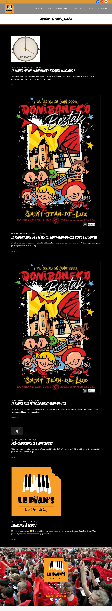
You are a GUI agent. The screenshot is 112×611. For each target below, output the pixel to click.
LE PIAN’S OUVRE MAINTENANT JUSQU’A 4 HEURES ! (43, 71)
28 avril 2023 (15, 522)
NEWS (24, 67)
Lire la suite (14, 85)
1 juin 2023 (15, 400)
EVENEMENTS (25, 234)
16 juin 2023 (15, 234)
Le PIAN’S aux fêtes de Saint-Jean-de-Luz (38, 404)
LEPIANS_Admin (34, 67)
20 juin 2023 (15, 67)
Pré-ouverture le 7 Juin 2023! (31, 443)
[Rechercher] (21, 1)
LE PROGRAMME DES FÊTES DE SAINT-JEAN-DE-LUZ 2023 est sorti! (54, 237)
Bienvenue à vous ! (23, 525)
